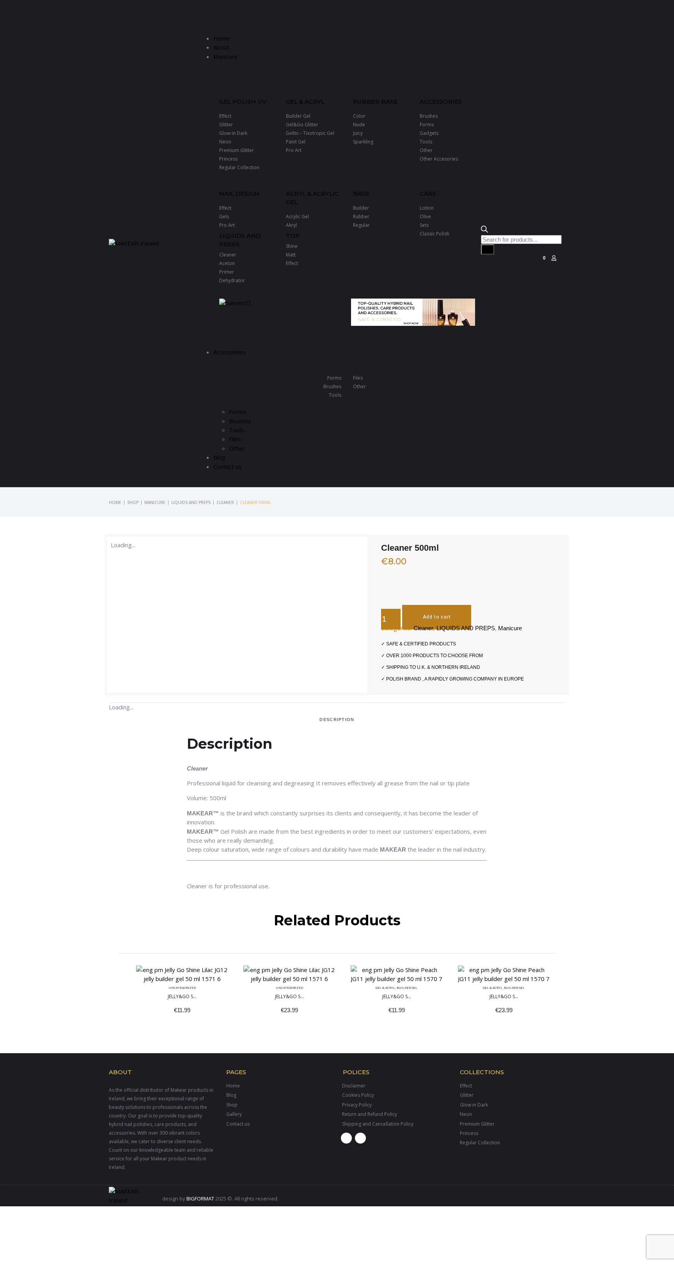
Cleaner (225, 502)
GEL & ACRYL (305, 101)
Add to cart (437, 617)
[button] (339, 19)
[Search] (487, 249)
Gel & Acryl (385, 987)
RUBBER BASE (375, 101)
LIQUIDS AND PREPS (191, 502)
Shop (132, 502)
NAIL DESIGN (239, 193)
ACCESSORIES (441, 101)
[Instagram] (360, 1138)
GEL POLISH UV (242, 101)
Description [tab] (336, 719)
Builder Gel (407, 987)
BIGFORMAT (200, 1198)
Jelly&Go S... (182, 996)
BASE (361, 193)
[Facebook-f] (346, 1138)
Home (115, 502)
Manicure (154, 502)
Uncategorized (182, 987)
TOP (293, 235)
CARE (428, 193)
